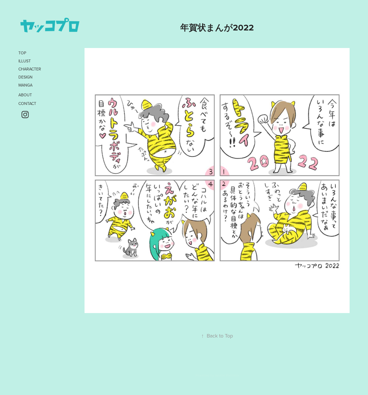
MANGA (25, 85)
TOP (22, 53)
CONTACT (27, 103)
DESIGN (25, 77)
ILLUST (24, 61)
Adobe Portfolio (227, 375)
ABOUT (25, 95)
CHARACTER (29, 69)
